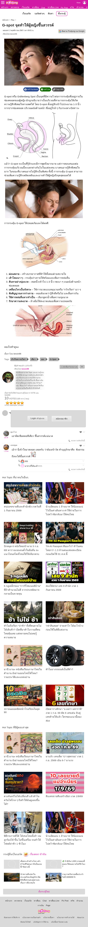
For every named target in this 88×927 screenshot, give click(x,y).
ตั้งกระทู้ (61, 13)
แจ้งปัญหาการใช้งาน (40, 922)
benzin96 (13, 34)
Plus (12, 20)
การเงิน (41, 905)
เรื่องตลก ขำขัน (37, 854)
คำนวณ (80, 7)
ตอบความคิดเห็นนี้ (78, 441)
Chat (43, 8)
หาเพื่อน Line (53, 7)
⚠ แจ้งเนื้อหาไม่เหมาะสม (69, 367)
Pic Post (64, 8)
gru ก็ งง (14, 432)
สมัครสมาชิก (61, 419)
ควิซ (72, 7)
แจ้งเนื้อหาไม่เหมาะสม (59, 922)
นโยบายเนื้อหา (48, 917)
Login (37, 418)
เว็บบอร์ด (25, 7)
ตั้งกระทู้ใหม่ (44, 891)
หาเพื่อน (35, 7)
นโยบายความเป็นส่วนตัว (31, 917)
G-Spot (53, 359)
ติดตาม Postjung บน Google (73, 31)
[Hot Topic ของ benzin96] (8, 382)
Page (48, 905)
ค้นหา (50, 13)
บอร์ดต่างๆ (39, 13)
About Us (80, 917)
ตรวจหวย (15, 7)
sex (42, 359)
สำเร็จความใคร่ (18, 359)
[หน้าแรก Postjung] (12, 2)
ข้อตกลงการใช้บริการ (12, 917)
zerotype (14, 445)
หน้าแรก (4, 7)
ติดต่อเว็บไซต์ (26, 922)
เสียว (33, 359)
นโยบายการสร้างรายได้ (65, 917)
